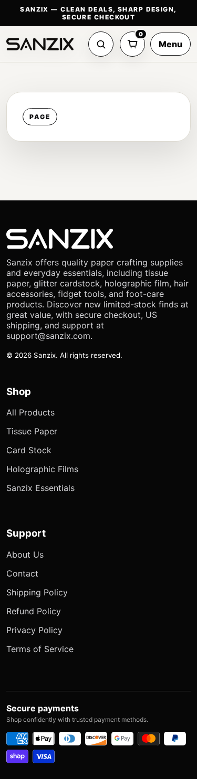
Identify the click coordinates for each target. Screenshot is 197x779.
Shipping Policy (37, 592)
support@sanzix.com (48, 335)
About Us (25, 554)
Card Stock (28, 450)
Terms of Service (40, 649)
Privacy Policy (34, 630)
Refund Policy (33, 611)
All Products (30, 412)
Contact (22, 573)
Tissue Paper (31, 431)
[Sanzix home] (40, 44)
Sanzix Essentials (40, 488)
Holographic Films (42, 469)
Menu (170, 44)
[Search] (100, 44)
